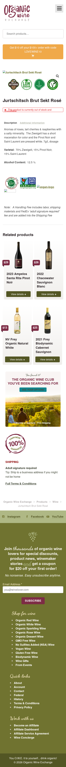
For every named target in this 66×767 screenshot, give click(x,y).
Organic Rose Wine (28, 632)
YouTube (57, 516)
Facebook (37, 516)
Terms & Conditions (26, 703)
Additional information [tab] (32, 122)
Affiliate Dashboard (26, 729)
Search (59, 33)
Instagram (13, 516)
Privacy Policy (23, 707)
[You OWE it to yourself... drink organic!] (17, 13)
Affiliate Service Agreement (31, 733)
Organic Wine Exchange (17, 501)
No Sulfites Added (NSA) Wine (35, 645)
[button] (57, 76)
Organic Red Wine (27, 620)
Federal (19, 695)
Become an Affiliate (26, 725)
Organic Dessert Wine (29, 636)
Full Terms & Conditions (20, 483)
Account (19, 687)
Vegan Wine (23, 649)
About (18, 683)
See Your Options (33, 389)
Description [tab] (10, 122)
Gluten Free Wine (27, 653)
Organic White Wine (28, 624)
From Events (24, 665)
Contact (19, 691)
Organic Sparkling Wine (31, 628)
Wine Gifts (22, 661)
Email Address (12, 584)
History (18, 699)
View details (17, 294)
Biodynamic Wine (27, 657)
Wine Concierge (24, 737)
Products (42, 501)
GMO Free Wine (25, 640)
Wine (55, 501)
